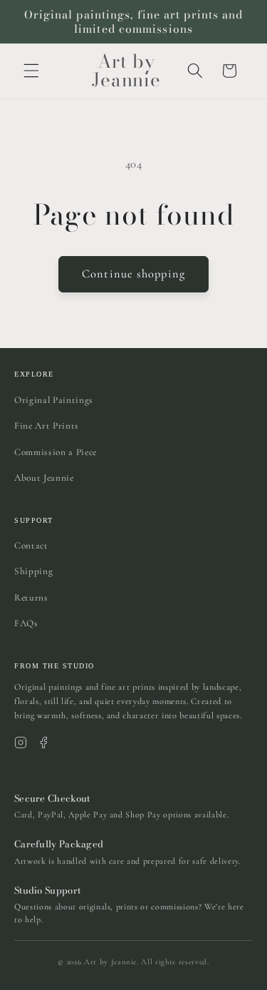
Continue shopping (133, 274)
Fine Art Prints (46, 426)
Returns (31, 597)
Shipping (33, 571)
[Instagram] (20, 742)
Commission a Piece (55, 452)
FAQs (26, 623)
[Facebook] (43, 742)
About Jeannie (44, 478)
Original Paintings (53, 400)
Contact (31, 545)
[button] (31, 70)
